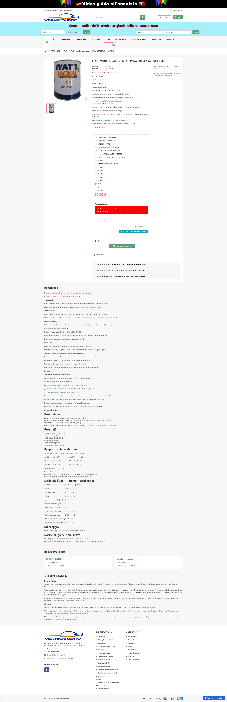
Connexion (164, 17)
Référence (95, 66)
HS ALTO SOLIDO (121, 120)
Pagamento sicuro (104, 653)
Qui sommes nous (52, 10)
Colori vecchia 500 (104, 663)
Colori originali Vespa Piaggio (108, 673)
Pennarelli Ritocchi (139, 39)
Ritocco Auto (120, 39)
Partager (100, 255)
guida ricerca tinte (50, 389)
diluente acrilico (71, 360)
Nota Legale (102, 643)
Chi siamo (101, 650)
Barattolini (156, 39)
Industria (170, 39)
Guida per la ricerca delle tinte (108, 670)
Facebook (46, 669)
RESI (113, 44)
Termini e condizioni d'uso (106, 646)
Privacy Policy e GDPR (105, 640)
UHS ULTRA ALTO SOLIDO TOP (103, 120)
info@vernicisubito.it (59, 392)
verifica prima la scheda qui (124, 98)
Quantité (97, 241)
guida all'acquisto (81, 385)
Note (99, 679)
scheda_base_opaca (125, 559)
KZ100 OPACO (76, 332)
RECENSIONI (102, 676)
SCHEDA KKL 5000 (53, 559)
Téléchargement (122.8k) (126, 566)
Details (169, 76)
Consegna (101, 636)
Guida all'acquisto (104, 666)
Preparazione (65, 39)
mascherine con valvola (54, 403)
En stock (95, 68)
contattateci (61, 389)
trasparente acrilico (79, 364)
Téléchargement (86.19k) (55, 566)
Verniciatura (80, 39)
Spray (107, 39)
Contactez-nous (67, 10)
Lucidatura (95, 39)
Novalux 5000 (49, 382)
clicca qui (67, 339)
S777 (74, 382)
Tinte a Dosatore (133, 660)
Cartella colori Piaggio (105, 656)
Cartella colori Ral (104, 660)
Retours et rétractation (214, 698)
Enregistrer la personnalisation (133, 231)
